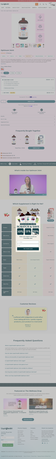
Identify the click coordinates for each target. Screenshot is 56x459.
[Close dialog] (39, 212)
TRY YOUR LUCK (28, 249)
